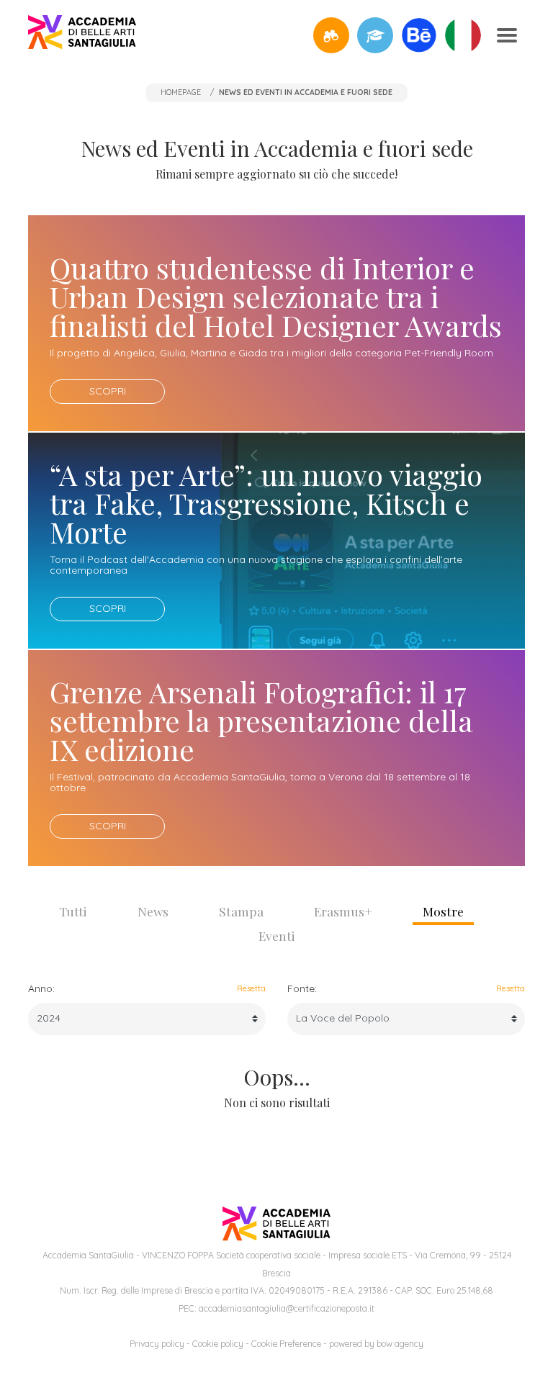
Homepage (181, 92)
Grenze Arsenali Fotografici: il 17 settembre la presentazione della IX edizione (261, 720)
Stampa (241, 911)
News (153, 911)
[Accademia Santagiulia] (82, 35)
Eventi (276, 935)
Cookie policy (217, 1343)
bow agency (400, 1343)
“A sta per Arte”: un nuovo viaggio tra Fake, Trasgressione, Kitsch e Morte (266, 503)
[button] (331, 35)
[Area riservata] (375, 35)
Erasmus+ (343, 911)
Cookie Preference (286, 1343)
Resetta (251, 988)
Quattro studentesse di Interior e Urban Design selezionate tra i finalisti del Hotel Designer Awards (276, 296)
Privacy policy (157, 1343)
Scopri (107, 390)
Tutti (73, 911)
